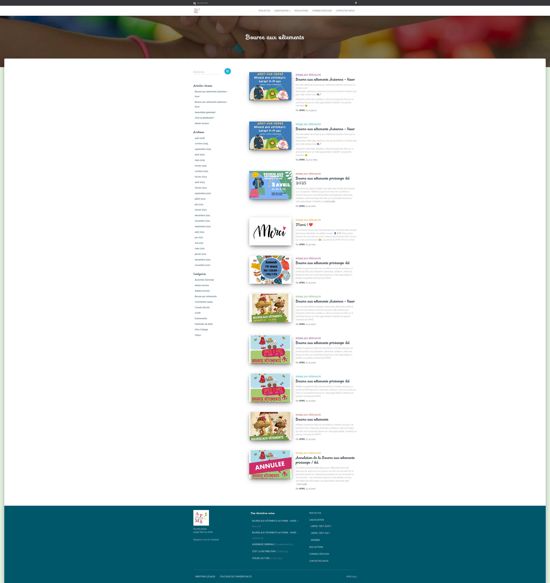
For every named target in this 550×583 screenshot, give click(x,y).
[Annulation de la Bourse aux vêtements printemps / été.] (270, 464)
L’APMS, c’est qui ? (320, 533)
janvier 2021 (200, 254)
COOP (198, 313)
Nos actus (264, 11)
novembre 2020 (202, 265)
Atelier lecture (202, 123)
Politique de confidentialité (236, 576)
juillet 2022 (200, 199)
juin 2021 (199, 237)
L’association (281, 11)
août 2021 (199, 232)
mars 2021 (200, 248)
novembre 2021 (202, 221)
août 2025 (200, 154)
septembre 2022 (203, 193)
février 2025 (201, 166)
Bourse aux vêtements (206, 296)
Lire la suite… (330, 201)
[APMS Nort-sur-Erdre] (197, 10)
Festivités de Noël (204, 324)
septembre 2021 (203, 226)
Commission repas (204, 302)
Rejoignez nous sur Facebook (206, 539)
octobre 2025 (201, 143)
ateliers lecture (202, 291)
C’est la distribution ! (204, 118)
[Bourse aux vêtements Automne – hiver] (270, 86)
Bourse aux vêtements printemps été (322, 263)
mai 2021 (199, 243)
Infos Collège (201, 329)
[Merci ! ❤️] (270, 231)
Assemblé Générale (204, 280)
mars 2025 (200, 160)
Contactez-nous (345, 11)
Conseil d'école (202, 307)
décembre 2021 (202, 215)
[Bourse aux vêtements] (270, 426)
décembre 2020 (202, 260)
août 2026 (200, 138)
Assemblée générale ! (205, 112)
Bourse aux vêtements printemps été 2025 (322, 181)
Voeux (198, 335)
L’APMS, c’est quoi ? (321, 526)
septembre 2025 (203, 149)
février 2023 (201, 188)
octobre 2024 (201, 171)
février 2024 (201, 177)
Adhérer (315, 540)
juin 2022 (199, 204)
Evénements (201, 318)
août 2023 (200, 182)
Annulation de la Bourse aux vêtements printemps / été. (325, 460)
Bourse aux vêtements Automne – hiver (325, 79)
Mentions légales (205, 576)
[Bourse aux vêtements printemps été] (270, 270)
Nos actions (301, 11)
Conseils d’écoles (322, 11)
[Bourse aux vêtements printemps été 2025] (270, 185)
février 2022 (201, 210)
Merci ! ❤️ (304, 224)
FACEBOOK (356, 3)
